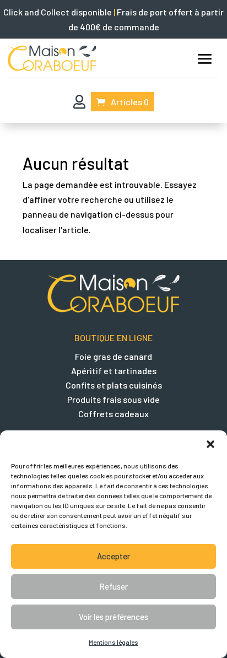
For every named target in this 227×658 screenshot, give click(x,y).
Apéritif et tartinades (113, 370)
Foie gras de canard (113, 356)
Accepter (113, 556)
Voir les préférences (113, 617)
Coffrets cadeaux (113, 413)
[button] (210, 444)
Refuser (113, 586)
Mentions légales (113, 642)
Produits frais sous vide (113, 399)
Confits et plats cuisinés (114, 385)
